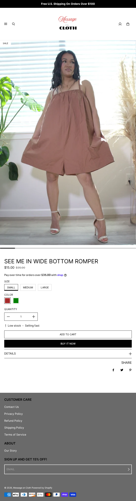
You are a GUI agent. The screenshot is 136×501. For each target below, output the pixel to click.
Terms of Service (15, 434)
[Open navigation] (8, 24)
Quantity (10, 309)
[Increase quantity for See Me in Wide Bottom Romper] (34, 317)
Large (45, 287)
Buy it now (68, 343)
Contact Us (11, 407)
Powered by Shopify (42, 487)
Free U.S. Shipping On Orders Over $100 (68, 4)
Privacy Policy (13, 413)
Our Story (10, 450)
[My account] (120, 24)
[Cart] (128, 24)
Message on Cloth (22, 487)
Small (11, 287)
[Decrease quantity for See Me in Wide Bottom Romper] (8, 317)
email (11, 469)
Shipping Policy (14, 427)
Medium (28, 287)
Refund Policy (13, 420)
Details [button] (10, 353)
